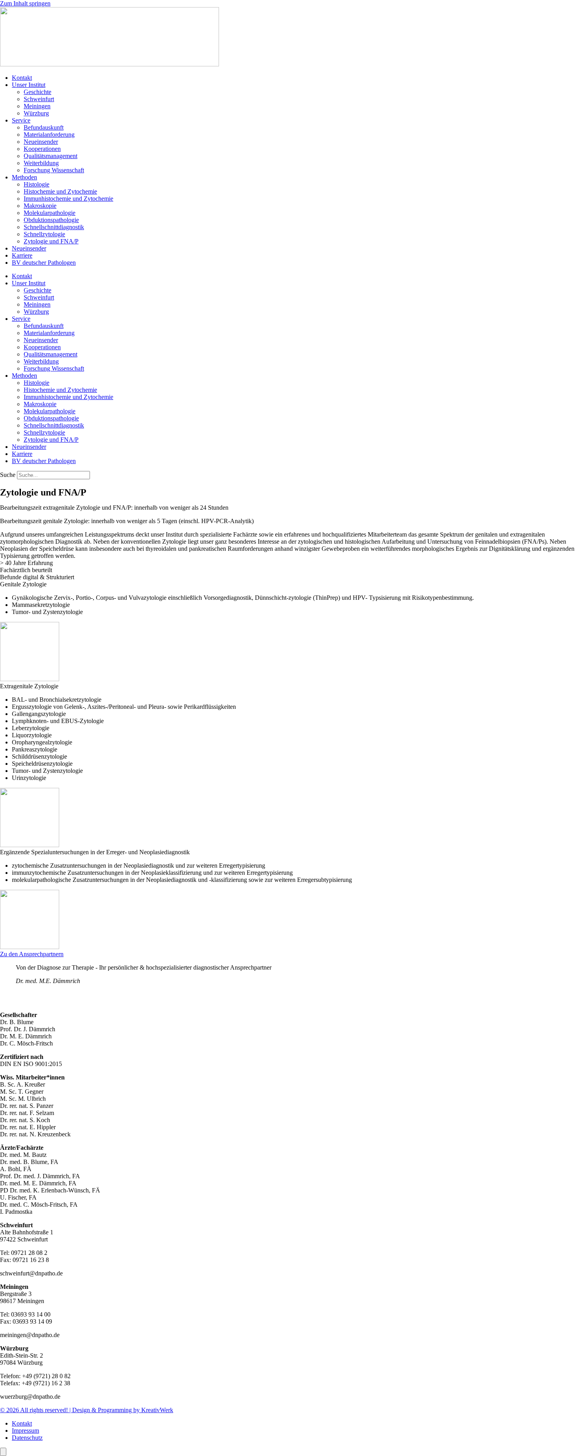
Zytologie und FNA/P (51, 241)
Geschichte (37, 92)
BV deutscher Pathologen (44, 262)
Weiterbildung (41, 163)
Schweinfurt (39, 99)
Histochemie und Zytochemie (60, 191)
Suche (7, 474)
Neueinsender (41, 141)
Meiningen (37, 106)
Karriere (22, 255)
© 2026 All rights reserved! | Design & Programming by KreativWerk (86, 1410)
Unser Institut (28, 84)
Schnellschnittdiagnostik (54, 227)
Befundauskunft (44, 127)
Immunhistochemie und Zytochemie (68, 198)
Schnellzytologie (44, 234)
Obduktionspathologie (51, 220)
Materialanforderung (49, 134)
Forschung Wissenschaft (54, 170)
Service (21, 120)
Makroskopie (40, 205)
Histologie (36, 184)
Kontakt (22, 77)
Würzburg (36, 113)
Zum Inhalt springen (25, 3)
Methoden (24, 177)
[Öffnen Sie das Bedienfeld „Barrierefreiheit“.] (3, 1452)
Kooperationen (42, 148)
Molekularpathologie (49, 212)
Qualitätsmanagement (50, 156)
